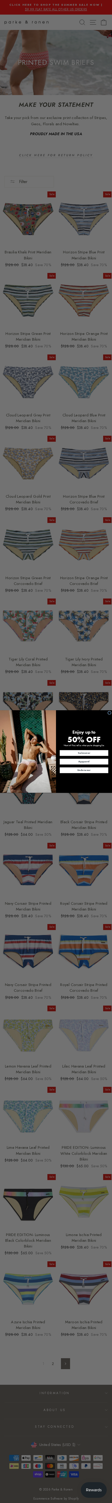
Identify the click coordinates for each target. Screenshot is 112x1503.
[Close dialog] (109, 712)
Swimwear (84, 753)
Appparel (84, 761)
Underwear (84, 770)
